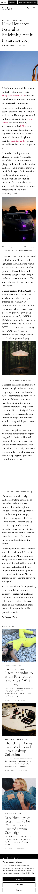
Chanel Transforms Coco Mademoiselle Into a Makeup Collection (19, 749)
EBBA (23, 126)
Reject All (19, 890)
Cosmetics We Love (17, 739)
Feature (13, 665)
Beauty (7, 739)
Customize (19, 884)
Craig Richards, (18, 140)
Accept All (19, 879)
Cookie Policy (30, 873)
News (19, 665)
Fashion (7, 665)
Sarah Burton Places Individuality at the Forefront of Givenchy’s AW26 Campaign (19, 676)
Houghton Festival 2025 (13, 95)
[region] (19, 876)
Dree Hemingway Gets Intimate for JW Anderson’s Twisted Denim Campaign (17, 825)
